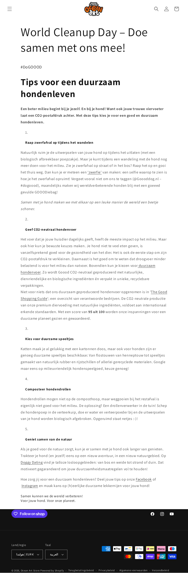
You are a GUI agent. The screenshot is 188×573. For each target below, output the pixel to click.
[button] (10, 9)
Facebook (144, 479)
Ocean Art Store (30, 570)
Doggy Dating (32, 462)
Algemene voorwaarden (133, 570)
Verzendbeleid (160, 570)
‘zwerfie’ (95, 172)
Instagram (30, 485)
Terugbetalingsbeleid (81, 570)
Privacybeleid (107, 570)
